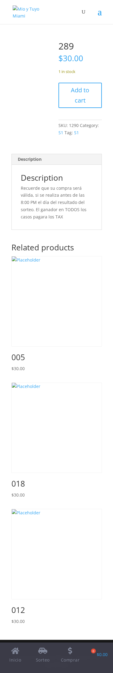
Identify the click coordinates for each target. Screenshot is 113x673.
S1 (60, 132)
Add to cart (80, 95)
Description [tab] (30, 159)
